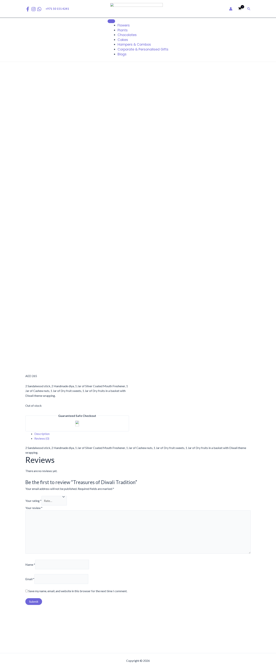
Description (42, 433)
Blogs (122, 54)
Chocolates (127, 35)
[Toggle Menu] (111, 21)
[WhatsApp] (39, 9)
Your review (33, 508)
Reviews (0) (41, 438)
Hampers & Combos (134, 44)
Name (30, 564)
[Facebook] (27, 9)
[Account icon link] (230, 9)
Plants (123, 30)
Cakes (123, 40)
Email (29, 579)
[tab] (142, 433)
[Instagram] (33, 9)
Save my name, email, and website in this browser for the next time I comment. (77, 591)
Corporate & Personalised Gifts (143, 49)
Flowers (124, 25)
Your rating (33, 500)
